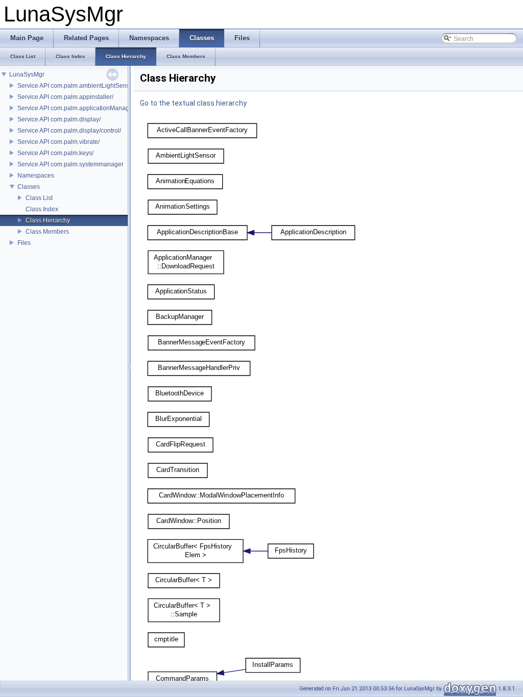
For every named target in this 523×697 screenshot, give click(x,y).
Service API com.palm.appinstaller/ (65, 97)
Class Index (42, 209)
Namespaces (35, 175)
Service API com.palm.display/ (59, 119)
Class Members (47, 231)
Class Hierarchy (48, 220)
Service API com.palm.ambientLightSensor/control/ (87, 85)
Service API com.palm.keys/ (55, 153)
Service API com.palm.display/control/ (69, 130)
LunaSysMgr (26, 74)
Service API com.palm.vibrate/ (58, 141)
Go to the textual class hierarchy (193, 103)
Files (24, 242)
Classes (28, 186)
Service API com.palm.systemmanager (70, 164)
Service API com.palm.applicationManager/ (76, 108)
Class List (39, 198)
